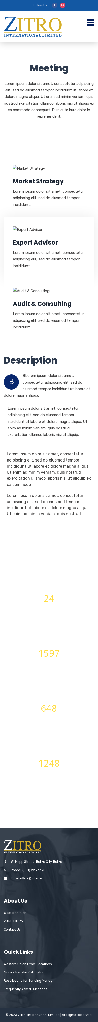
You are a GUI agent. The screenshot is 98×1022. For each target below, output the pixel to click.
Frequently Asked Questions (25, 989)
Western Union (15, 913)
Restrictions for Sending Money (28, 981)
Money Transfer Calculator (24, 972)
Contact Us (12, 929)
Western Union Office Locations (28, 964)
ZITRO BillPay (13, 921)
